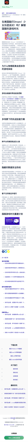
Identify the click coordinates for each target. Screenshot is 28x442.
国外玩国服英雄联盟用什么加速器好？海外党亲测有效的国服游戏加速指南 (15, 293)
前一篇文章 (4, 257)
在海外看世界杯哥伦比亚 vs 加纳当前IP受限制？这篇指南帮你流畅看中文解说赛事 (15, 272)
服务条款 (15, 369)
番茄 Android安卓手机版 (15, 359)
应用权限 (15, 376)
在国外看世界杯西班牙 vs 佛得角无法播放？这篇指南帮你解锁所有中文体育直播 (15, 268)
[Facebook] (3, 251)
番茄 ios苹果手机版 (16, 356)
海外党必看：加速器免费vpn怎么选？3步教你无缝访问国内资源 (15, 314)
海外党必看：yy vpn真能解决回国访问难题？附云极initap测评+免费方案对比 (15, 328)
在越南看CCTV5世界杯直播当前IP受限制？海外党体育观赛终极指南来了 (15, 277)
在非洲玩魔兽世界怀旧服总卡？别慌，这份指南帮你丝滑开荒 (15, 298)
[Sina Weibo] (8, 251)
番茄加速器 (13, 418)
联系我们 (15, 379)
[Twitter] (5, 251)
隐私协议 (15, 372)
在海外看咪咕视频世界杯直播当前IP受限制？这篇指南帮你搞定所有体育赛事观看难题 (15, 263)
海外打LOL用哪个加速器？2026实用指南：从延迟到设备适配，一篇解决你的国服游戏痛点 (15, 307)
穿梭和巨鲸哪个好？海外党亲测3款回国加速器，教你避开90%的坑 (15, 319)
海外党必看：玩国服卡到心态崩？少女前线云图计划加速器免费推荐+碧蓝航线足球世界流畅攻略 (15, 302)
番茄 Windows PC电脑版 (15, 348)
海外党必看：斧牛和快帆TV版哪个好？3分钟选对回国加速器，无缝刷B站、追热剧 (15, 323)
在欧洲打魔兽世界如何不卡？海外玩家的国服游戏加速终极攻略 (15, 289)
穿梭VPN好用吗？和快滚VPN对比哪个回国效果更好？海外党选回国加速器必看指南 (15, 332)
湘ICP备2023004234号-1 (9, 424)
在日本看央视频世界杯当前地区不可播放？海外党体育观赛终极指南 (15, 281)
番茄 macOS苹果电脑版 (15, 352)
